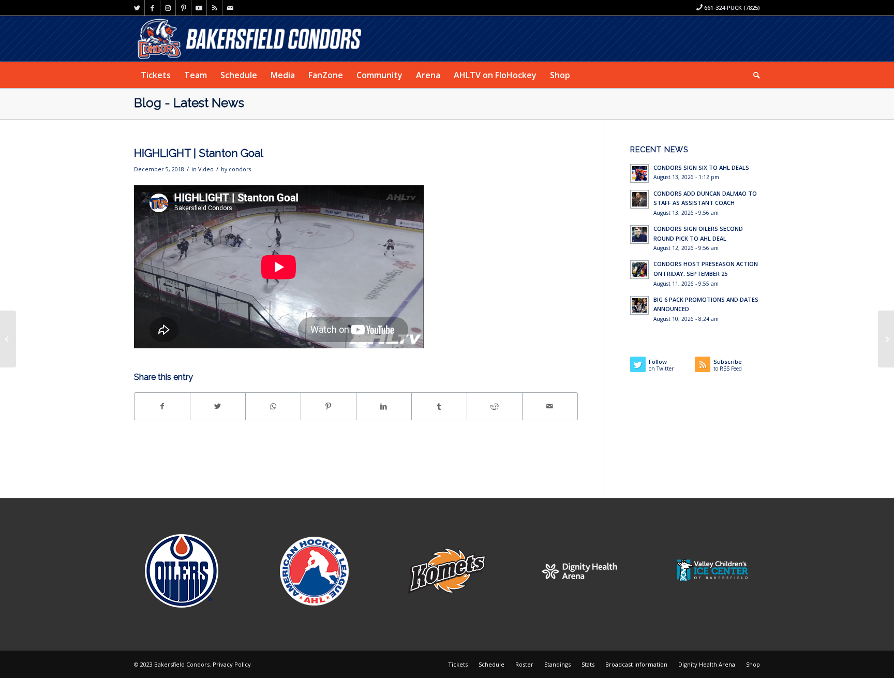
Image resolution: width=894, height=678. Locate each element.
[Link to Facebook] (152, 8)
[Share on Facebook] (162, 406)
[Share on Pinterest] (328, 406)
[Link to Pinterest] (183, 8)
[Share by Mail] (550, 406)
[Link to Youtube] (198, 8)
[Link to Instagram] (167, 8)
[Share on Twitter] (217, 406)
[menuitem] (155, 75)
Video (206, 169)
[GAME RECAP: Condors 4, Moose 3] (8, 339)
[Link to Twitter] (136, 8)
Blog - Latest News (189, 102)
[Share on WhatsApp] (273, 406)
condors (240, 169)
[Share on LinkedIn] (383, 406)
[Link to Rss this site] (214, 8)
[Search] (753, 75)
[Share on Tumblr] (439, 406)
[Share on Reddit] (494, 406)
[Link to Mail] (230, 8)
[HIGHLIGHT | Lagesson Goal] (886, 339)
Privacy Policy (232, 664)
